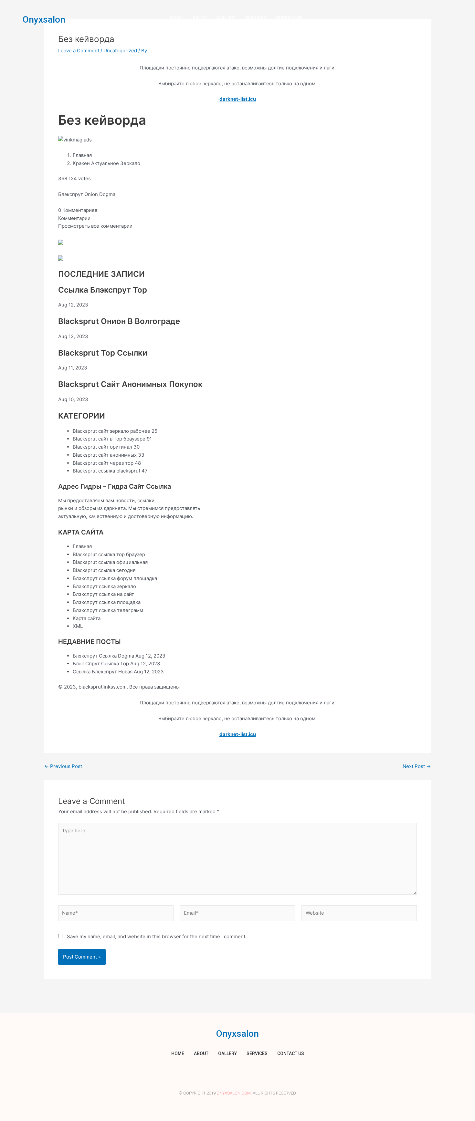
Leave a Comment (78, 50)
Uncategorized (120, 50)
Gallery (226, 17)
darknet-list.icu (237, 99)
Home (176, 17)
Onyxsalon (44, 19)
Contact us (289, 17)
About (200, 17)
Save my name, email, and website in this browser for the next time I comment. (157, 936)
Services (255, 17)
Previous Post (63, 766)
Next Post (417, 766)
